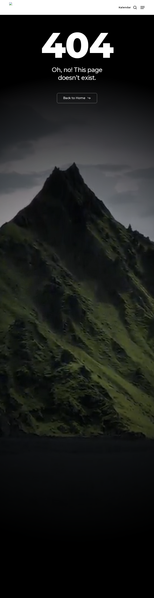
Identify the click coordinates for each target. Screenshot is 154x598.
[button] (142, 7)
